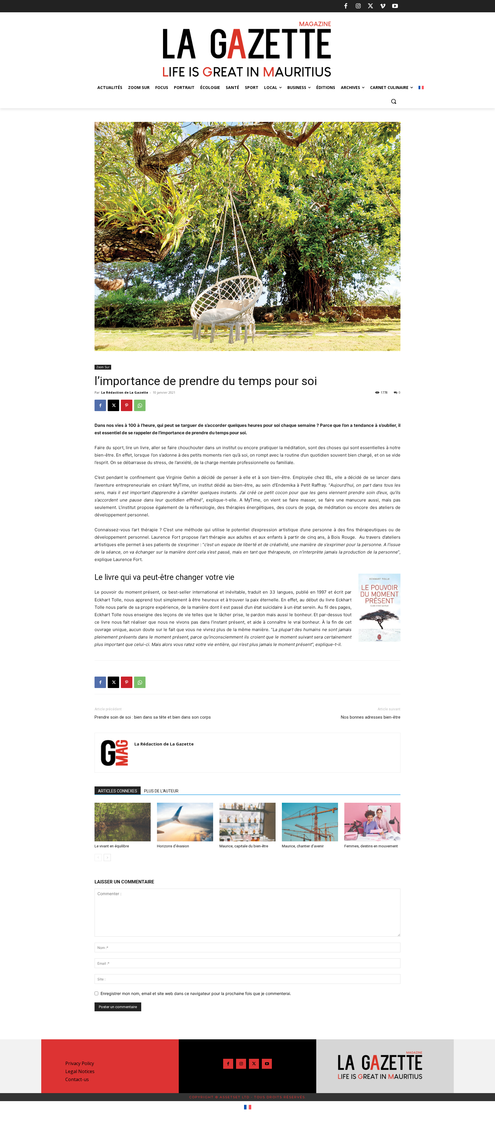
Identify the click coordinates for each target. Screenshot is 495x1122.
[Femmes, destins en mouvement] (372, 822)
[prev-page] (98, 857)
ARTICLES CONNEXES (117, 791)
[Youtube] (395, 6)
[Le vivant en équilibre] (123, 822)
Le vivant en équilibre (112, 846)
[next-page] (107, 857)
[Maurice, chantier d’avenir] (310, 822)
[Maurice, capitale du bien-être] (247, 822)
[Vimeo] (382, 6)
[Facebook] (345, 6)
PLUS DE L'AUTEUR (161, 791)
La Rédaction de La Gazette (124, 392)
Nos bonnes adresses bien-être (370, 717)
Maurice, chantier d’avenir (303, 846)
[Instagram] (358, 6)
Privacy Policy (79, 1063)
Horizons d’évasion (173, 846)
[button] (393, 101)
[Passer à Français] (247, 1107)
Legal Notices (80, 1071)
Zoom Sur (102, 367)
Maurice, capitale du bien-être (243, 846)
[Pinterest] (126, 405)
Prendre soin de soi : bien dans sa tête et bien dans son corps (153, 717)
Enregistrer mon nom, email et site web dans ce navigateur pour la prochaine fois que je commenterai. (196, 993)
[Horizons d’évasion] (185, 822)
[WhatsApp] (140, 405)
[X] (370, 6)
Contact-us (77, 1079)
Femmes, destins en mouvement (371, 846)
